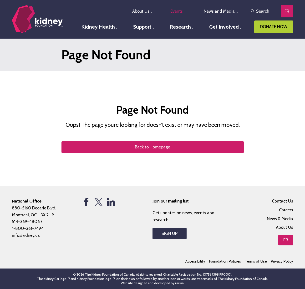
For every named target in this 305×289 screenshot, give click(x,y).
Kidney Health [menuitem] (98, 27)
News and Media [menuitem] (219, 11)
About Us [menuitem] (140, 11)
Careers (286, 210)
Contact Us (282, 201)
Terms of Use (256, 261)
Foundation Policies (225, 261)
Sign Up (170, 233)
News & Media (280, 218)
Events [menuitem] (176, 11)
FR (287, 11)
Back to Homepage (152, 147)
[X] (98, 202)
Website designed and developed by (152, 283)
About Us (284, 227)
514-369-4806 (26, 221)
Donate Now (273, 26)
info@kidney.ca (26, 235)
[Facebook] (86, 202)
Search (262, 11)
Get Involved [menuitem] (224, 27)
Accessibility (195, 261)
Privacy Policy (282, 261)
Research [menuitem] (180, 27)
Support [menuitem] (142, 27)
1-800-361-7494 (28, 228)
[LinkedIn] (111, 202)
